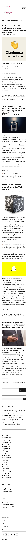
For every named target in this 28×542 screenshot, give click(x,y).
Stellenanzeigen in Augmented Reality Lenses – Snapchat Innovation (13, 256)
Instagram (15, 175)
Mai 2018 (5, 464)
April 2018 (6, 466)
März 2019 (6, 453)
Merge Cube (5, 247)
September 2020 (7, 442)
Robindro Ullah (7, 95)
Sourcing (10, 177)
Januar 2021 (6, 435)
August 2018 (6, 459)
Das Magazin (5, 517)
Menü (23, 8)
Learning (5, 98)
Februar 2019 (6, 455)
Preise (3, 523)
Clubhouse (11, 96)
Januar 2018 (6, 470)
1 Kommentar (22, 248)
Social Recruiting (16, 315)
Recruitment (21, 98)
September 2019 (7, 448)
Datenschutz (5, 529)
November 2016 (7, 477)
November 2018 (7, 457)
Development (17, 96)
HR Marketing (21, 246)
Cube (14, 246)
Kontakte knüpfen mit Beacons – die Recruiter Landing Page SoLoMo (13, 324)
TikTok (9, 99)
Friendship (9, 382)
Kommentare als (8, 506)
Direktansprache (5, 175)
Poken (21, 348)
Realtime (7, 176)
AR (3, 246)
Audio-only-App (5, 96)
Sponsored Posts (7, 491)
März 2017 (6, 473)
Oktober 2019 (6, 446)
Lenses (3, 314)
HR (2, 98)
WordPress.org (7, 507)
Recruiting (16, 98)
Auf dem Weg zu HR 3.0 (9, 413)
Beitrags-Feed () (8, 504)
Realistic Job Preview (20, 247)
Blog (3, 520)
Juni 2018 (5, 462)
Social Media (5, 99)
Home (3, 514)
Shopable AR (18, 314)
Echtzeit (11, 175)
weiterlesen (5, 92)
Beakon (5, 382)
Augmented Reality (9, 246)
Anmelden (6, 502)
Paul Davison (10, 98)
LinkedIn (20, 175)
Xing (16, 177)
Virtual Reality (15, 248)
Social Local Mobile (6, 383)
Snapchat (22, 176)
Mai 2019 (5, 451)
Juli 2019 (5, 450)
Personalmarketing (12, 247)
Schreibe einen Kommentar (17, 383)
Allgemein (20, 173)
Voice (15, 99)
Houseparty (23, 96)
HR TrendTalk (21, 95)
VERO (12, 99)
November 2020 (7, 439)
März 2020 (6, 444)
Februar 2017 (6, 475)
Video (13, 177)
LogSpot (21, 350)
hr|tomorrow (5, 538)
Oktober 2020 (7, 441)
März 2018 (6, 468)
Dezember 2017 (7, 471)
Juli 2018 (5, 461)
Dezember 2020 (7, 437)
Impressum (5, 526)
